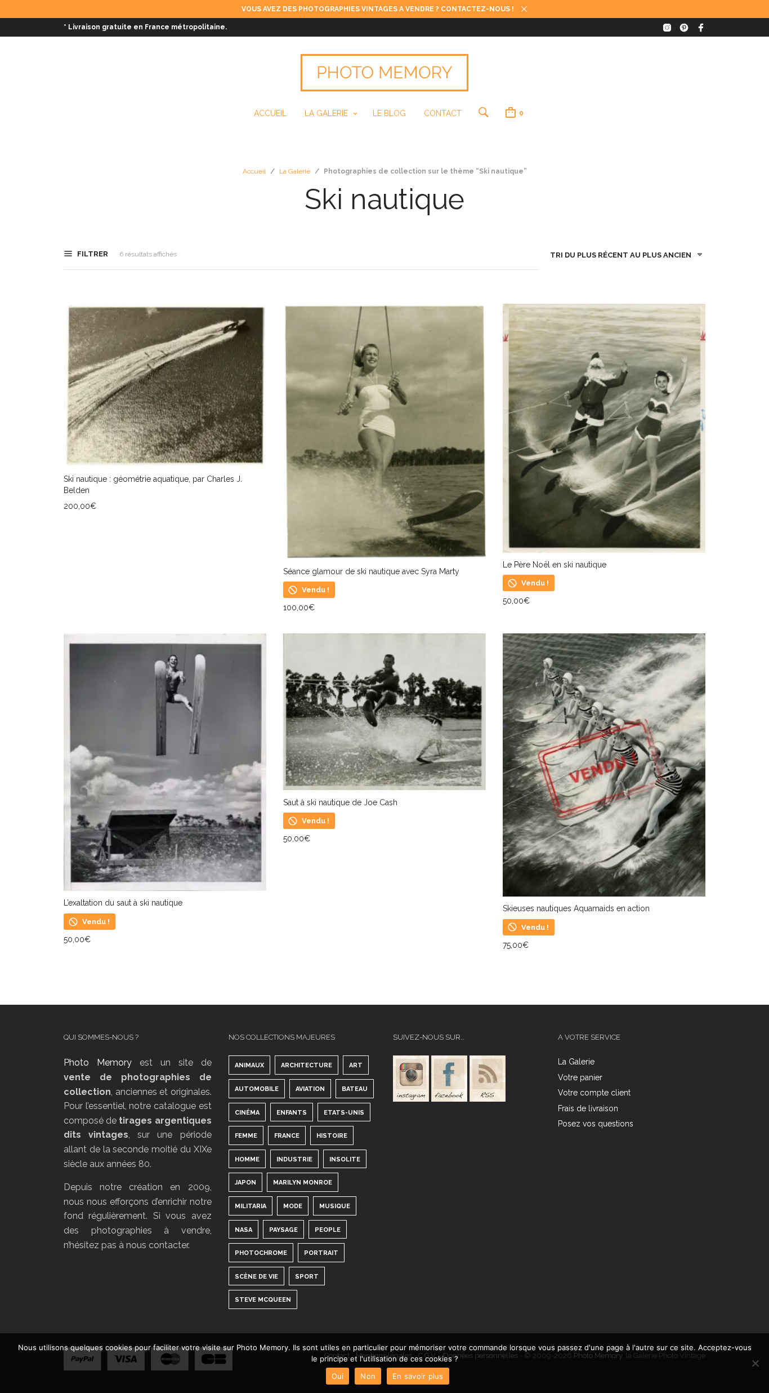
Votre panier (580, 1077)
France (286, 1135)
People (328, 1230)
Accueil (270, 113)
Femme (246, 1135)
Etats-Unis (344, 1112)
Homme (247, 1159)
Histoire (331, 1135)
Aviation (310, 1089)
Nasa (243, 1230)
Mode (292, 1206)
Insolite (344, 1159)
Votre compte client (594, 1092)
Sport (307, 1276)
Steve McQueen (263, 1299)
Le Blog (389, 113)
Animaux (249, 1065)
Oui (338, 1376)
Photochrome (261, 1253)
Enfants (291, 1112)
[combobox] (622, 257)
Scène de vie (256, 1276)
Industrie (294, 1159)
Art (356, 1065)
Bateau (355, 1089)
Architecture (306, 1065)
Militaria (250, 1206)
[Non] (755, 1363)
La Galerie (326, 113)
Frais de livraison (588, 1108)
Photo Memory (98, 1062)
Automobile (257, 1089)
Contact (443, 113)
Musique (334, 1206)
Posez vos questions (595, 1123)
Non (367, 1376)
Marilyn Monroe (302, 1182)
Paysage (283, 1230)
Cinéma (247, 1112)
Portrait (321, 1253)
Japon (245, 1182)
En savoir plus (418, 1376)
